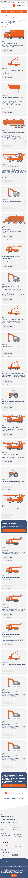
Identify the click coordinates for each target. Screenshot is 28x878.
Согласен (14, 875)
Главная (3, 15)
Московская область (6, 17)
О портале (4, 827)
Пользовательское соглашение (14, 861)
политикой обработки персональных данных (11, 872)
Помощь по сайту (17, 836)
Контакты (3, 829)
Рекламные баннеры (4, 832)
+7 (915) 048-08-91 (13, 822)
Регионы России (17, 834)
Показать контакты (8, 50)
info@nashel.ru (10, 819)
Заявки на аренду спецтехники (13, 15)
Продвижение (4, 838)
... (18, 793)
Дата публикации (6, 26)
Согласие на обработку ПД (14, 866)
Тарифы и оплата (5, 835)
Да (14, 5)
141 (22, 793)
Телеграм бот (16, 827)
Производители (17, 832)
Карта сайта (16, 829)
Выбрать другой (21, 5)
